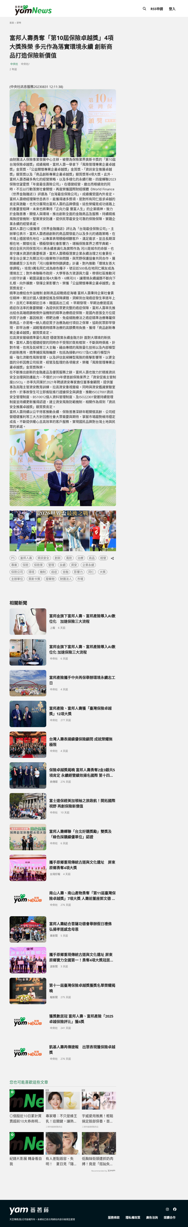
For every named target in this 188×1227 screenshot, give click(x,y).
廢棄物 (50, 579)
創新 (58, 558)
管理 (51, 565)
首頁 (12, 22)
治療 (80, 558)
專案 (14, 565)
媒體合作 (170, 1217)
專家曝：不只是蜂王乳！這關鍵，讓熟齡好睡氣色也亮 (61, 1119)
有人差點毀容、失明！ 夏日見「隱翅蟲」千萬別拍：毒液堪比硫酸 (61, 1161)
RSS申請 (157, 9)
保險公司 (17, 572)
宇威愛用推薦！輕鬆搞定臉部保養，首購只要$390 (97, 1119)
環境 (31, 572)
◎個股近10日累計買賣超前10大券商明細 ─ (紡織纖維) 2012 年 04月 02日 (25, 1119)
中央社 (14, 64)
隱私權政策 (133, 1217)
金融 (65, 572)
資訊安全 (43, 558)
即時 (19, 22)
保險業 (38, 565)
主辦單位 (17, 579)
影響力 (78, 572)
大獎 (103, 572)
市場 (80, 579)
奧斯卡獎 (34, 579)
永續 (63, 565)
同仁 (91, 572)
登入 (172, 9)
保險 (25, 565)
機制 (43, 572)
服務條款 (114, 1217)
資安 (74, 565)
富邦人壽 (26, 558)
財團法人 (66, 579)
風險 (69, 558)
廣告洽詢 (152, 1217)
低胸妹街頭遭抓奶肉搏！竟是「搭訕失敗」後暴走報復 (98, 1161)
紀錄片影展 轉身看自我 (26, 1161)
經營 (103, 558)
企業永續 (88, 565)
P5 (13, 558)
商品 (92, 558)
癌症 (54, 572)
